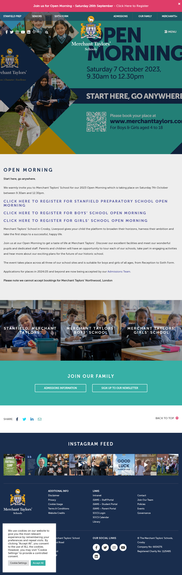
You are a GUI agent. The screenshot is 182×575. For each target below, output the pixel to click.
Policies (141, 504)
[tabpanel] (91, 83)
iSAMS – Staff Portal (103, 500)
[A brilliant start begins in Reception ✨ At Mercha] (146, 464)
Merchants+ (169, 16)
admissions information (60, 388)
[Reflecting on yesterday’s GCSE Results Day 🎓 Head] (36, 464)
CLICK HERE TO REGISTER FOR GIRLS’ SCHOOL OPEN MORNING (76, 221)
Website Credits (56, 513)
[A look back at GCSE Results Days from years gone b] (167, 464)
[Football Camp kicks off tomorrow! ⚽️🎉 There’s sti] (14, 464)
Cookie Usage (55, 504)
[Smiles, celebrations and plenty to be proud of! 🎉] (58, 464)
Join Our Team (145, 500)
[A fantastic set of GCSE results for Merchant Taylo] (102, 464)
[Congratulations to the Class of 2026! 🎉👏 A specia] (80, 464)
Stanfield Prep (12, 16)
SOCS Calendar (101, 517)
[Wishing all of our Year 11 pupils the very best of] (124, 464)
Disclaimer (53, 495)
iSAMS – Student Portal (105, 504)
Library (96, 521)
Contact (141, 495)
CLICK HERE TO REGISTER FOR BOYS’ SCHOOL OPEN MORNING (75, 213)
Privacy (52, 500)
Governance (144, 513)
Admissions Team (119, 271)
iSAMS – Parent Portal (104, 508)
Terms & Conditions (58, 508)
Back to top (165, 418)
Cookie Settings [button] (18, 563)
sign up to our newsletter (119, 388)
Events (140, 508)
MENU (171, 31)
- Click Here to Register (131, 6)
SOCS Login (99, 513)
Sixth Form (61, 16)
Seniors (37, 16)
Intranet (97, 495)
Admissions (121, 16)
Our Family (145, 16)
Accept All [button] (38, 563)
